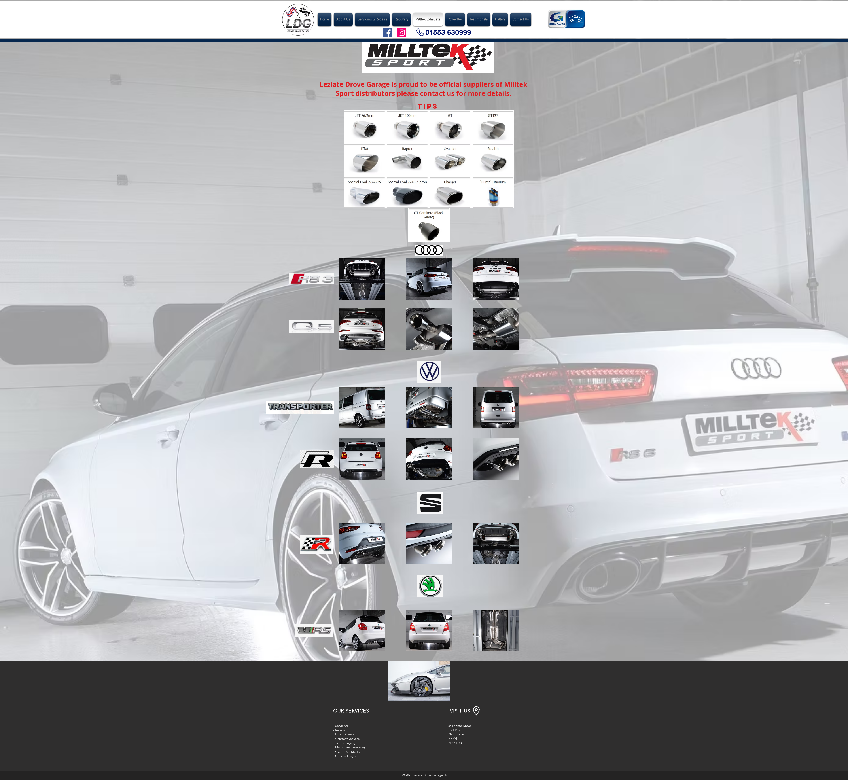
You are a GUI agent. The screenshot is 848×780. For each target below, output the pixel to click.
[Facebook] (387, 32)
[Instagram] (401, 32)
